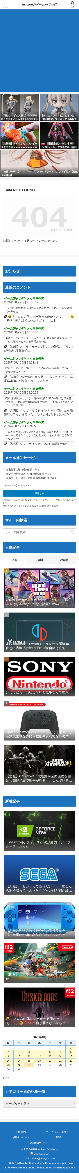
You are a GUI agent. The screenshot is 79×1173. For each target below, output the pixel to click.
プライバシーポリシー (58, 1132)
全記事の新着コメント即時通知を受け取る (29, 473)
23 (8, 1065)
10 (18, 1056)
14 (60, 1056)
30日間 (64, 559)
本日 (15, 559)
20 (50, 1060)
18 (29, 1060)
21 (60, 1060)
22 (70, 1060)
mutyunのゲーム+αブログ (39, 4)
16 (8, 1060)
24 (18, 1065)
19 (39, 1060)
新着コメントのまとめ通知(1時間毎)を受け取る (31, 478)
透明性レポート (21, 1137)
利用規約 (20, 1132)
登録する (39, 493)
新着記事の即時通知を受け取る (23, 469)
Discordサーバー (39, 1142)
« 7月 (6, 1077)
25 (29, 1065)
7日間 (39, 559)
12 (39, 1056)
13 (50, 1056)
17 (18, 1060)
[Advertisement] (39, 52)
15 (70, 1056)
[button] (72, 532)
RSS (58, 1137)
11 (29, 1056)
